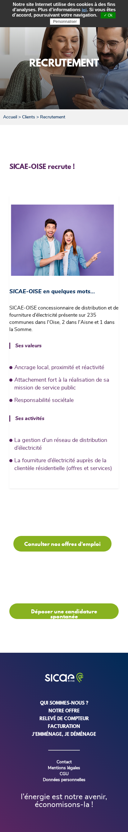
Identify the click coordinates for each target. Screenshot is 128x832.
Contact (64, 762)
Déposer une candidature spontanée (64, 613)
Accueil (10, 117)
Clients (28, 117)
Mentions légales (64, 768)
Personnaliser (65, 21)
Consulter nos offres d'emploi (62, 544)
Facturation (64, 726)
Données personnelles (64, 780)
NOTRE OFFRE (64, 710)
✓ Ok (108, 15)
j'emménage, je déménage (64, 733)
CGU (64, 774)
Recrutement (52, 117)
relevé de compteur (64, 718)
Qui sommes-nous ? (64, 702)
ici (84, 9)
